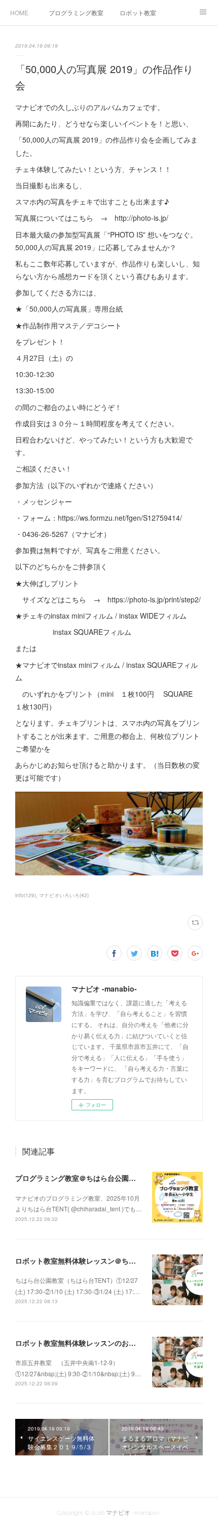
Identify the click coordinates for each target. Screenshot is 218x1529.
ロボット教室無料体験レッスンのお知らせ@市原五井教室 (107, 1343)
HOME (19, 12)
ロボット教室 (138, 12)
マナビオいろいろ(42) (64, 895)
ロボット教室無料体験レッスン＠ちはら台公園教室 (96, 1260)
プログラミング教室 (76, 12)
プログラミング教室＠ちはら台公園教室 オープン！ (97, 1178)
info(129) (25, 895)
